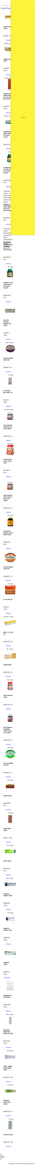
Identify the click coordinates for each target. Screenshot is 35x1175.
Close (2, 1157)
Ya (29, 1167)
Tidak (32, 1167)
